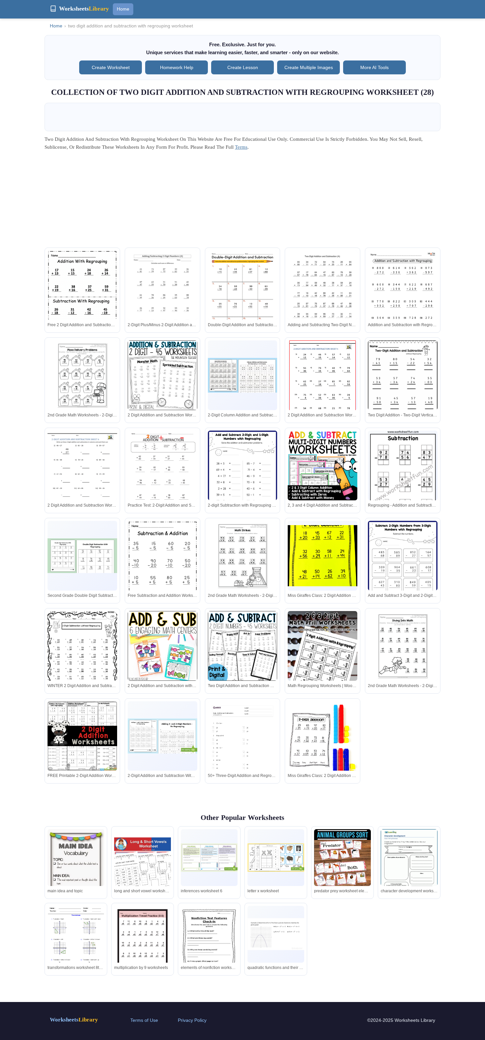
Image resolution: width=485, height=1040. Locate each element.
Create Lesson (242, 67)
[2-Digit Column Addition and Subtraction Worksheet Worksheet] (242, 375)
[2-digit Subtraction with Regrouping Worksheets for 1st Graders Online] (242, 479)
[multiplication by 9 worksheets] (142, 943)
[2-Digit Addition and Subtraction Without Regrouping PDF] (162, 735)
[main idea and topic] (76, 867)
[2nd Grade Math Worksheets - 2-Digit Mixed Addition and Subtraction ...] (82, 375)
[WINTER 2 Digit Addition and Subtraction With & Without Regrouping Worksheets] (82, 656)
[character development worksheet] (409, 866)
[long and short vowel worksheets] (142, 866)
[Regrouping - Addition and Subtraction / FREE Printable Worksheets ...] (403, 479)
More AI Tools (374, 67)
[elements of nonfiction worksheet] (209, 943)
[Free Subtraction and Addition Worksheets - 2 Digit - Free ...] (162, 567)
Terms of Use (144, 1020)
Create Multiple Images (308, 67)
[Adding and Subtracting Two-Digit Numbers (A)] (322, 295)
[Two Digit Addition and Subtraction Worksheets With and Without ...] (242, 646)
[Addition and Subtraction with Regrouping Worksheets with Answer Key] (402, 299)
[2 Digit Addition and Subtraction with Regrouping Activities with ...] (162, 646)
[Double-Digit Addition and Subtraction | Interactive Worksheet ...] (242, 295)
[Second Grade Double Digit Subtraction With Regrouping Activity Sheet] (82, 555)
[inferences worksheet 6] (209, 857)
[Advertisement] (242, 201)
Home (123, 9)
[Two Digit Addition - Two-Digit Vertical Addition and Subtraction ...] (402, 389)
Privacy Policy (192, 1020)
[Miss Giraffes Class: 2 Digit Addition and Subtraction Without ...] (322, 555)
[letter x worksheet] (275, 857)
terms (241, 147)
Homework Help (176, 67)
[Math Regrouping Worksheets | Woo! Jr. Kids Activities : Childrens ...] (322, 663)
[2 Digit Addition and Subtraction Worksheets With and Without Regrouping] (162, 375)
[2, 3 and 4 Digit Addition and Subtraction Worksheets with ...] (322, 465)
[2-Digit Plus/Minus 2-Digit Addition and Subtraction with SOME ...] (162, 295)
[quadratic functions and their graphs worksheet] (275, 934)
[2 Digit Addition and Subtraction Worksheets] (322, 383)
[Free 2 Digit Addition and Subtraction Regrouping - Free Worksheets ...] (82, 297)
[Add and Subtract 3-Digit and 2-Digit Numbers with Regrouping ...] (402, 569)
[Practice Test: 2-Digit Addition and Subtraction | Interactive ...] (162, 476)
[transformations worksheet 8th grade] (76, 943)
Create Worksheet (111, 67)
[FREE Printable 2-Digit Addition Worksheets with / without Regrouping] (82, 736)
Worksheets (74, 1020)
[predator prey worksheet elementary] (342, 871)
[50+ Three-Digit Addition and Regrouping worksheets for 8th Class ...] (242, 750)
